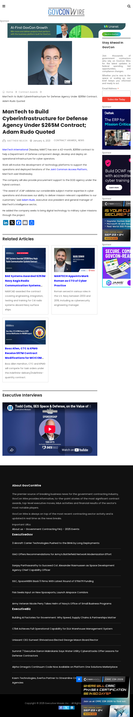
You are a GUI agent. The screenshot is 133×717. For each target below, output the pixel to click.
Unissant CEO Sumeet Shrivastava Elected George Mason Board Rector (55, 640)
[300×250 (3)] (116, 175)
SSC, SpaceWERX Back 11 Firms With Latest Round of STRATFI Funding (53, 581)
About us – (19, 529)
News (81, 140)
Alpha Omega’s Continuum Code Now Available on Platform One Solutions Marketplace (65, 666)
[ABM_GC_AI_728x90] (66, 30)
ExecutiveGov (22, 534)
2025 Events (72, 529)
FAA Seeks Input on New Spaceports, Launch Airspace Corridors (50, 592)
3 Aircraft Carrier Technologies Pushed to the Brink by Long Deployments (55, 543)
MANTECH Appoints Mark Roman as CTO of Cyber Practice (71, 280)
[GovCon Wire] (66, 12)
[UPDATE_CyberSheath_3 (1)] (104, 696)
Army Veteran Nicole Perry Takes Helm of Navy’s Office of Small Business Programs (61, 603)
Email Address (110, 88)
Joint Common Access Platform (68, 169)
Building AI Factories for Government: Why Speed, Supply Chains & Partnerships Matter (64, 617)
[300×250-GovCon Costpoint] (116, 129)
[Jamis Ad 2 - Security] (116, 267)
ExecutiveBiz (21, 609)
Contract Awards (28, 92)
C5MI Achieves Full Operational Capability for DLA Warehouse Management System (62, 628)
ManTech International (15, 149)
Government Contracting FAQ (44, 529)
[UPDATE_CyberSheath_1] (116, 221)
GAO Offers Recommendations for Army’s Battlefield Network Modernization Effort (62, 554)
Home (9, 92)
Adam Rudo (28, 200)
